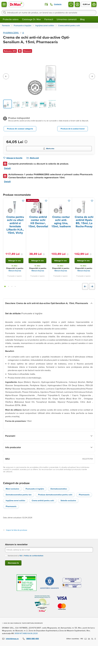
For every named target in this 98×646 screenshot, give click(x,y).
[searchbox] (49, 12)
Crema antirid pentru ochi (43, 500)
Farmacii (48, 19)
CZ (85, 639)
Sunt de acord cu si (25, 555)
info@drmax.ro (12, 638)
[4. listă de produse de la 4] (15, 286)
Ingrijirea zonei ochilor (15, 500)
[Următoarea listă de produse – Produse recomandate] (92, 286)
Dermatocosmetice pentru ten (19, 494)
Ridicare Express (15, 271)
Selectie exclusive (68, 500)
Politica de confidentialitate (33, 555)
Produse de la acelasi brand (72, 129)
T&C (20, 555)
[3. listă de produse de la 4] (12, 286)
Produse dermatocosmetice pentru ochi (55, 494)
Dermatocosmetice (59, 489)
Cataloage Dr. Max (31, 19)
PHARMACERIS (11, 32)
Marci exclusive (12, 489)
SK (89, 639)
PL (92, 639)
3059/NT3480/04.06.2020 (26, 633)
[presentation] (14, 207)
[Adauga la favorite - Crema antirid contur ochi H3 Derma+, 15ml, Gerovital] (46, 200)
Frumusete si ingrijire (35, 489)
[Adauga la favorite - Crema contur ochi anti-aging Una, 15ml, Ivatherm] (69, 200)
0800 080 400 (32, 638)
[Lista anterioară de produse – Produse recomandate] (85, 286)
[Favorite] (71, 4)
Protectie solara (11, 19)
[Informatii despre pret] (26, 142)
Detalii (7, 168)
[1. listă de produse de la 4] (5, 286)
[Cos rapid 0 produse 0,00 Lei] (93, 4)
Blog (82, 19)
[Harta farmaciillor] (46, 4)
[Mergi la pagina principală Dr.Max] (16, 4)
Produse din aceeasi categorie (20, 129)
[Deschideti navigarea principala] (4, 4)
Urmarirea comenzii (67, 19)
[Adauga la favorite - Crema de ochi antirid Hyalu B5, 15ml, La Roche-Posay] (92, 200)
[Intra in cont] (77, 4)
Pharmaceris (84, 494)
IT (95, 639)
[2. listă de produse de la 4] (8, 286)
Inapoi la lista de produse (16, 530)
